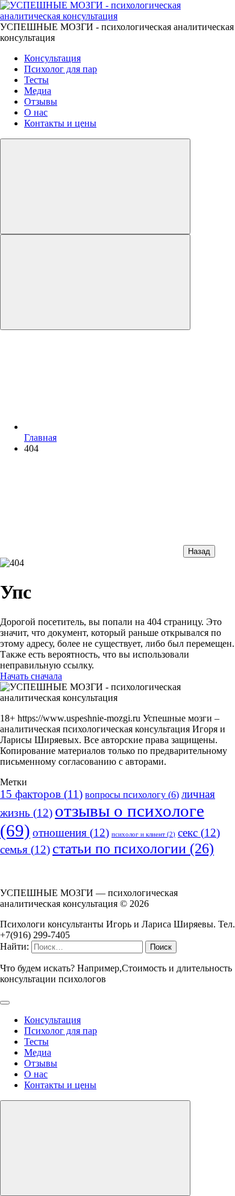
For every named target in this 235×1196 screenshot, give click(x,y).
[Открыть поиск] (95, 186)
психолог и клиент (143, 834)
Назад (199, 551)
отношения (71, 832)
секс (199, 832)
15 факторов (41, 794)
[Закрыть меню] (95, 1148)
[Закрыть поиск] (5, 1002)
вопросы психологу (132, 795)
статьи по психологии (133, 848)
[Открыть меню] (95, 282)
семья (25, 849)
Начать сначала (31, 676)
